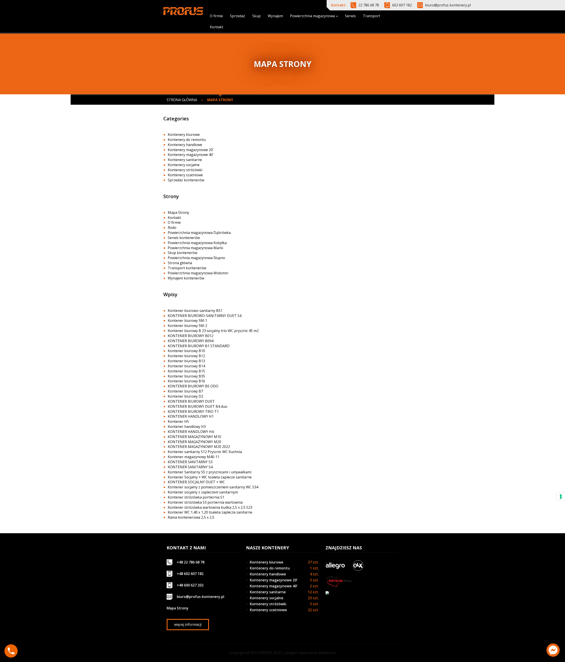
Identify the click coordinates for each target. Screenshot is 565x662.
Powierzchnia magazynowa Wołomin (198, 273)
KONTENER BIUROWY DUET (191, 401)
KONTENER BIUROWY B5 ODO (193, 386)
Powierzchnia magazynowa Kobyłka (197, 242)
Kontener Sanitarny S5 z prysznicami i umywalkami (209, 472)
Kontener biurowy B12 (186, 355)
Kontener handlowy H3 (187, 426)
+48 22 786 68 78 (190, 562)
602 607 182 (402, 5)
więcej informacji (188, 624)
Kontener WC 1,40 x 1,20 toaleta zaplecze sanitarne (210, 512)
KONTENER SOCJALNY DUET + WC (196, 482)
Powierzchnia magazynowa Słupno (196, 257)
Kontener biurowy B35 (186, 376)
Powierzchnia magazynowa (313, 15)
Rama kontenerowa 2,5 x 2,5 (191, 517)
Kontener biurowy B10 (186, 350)
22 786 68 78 (368, 5)
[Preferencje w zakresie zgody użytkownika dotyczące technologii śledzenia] (561, 496)
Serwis (350, 15)
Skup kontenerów (182, 252)
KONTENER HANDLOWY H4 (191, 431)
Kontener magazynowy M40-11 (193, 456)
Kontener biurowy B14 (186, 366)
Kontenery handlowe (185, 144)
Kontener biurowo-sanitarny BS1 (195, 310)
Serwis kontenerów (184, 237)
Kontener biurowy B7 (185, 391)
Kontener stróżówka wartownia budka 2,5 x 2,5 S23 (210, 507)
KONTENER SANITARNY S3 (190, 461)
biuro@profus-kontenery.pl (448, 5)
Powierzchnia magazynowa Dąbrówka (199, 232)
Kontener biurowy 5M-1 (187, 320)
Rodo (172, 227)
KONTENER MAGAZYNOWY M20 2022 (199, 446)
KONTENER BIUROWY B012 (190, 335)
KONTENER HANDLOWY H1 (191, 416)
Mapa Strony (178, 212)
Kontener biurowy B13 (186, 361)
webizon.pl (327, 652)
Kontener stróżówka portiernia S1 (196, 497)
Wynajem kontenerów (186, 278)
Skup (256, 15)
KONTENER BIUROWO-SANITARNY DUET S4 (204, 315)
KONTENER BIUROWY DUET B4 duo (197, 406)
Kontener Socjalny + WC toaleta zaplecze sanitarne (210, 477)
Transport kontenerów (187, 268)
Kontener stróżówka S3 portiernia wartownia (205, 502)
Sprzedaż (237, 15)
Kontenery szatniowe (185, 175)
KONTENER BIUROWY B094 (190, 340)
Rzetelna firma (339, 581)
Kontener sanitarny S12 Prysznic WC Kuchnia (205, 451)
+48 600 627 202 (190, 585)
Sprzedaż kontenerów (186, 180)
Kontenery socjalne (184, 164)
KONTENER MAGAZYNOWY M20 (194, 441)
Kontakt (216, 27)
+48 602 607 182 (190, 573)
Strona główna (182, 99)
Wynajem (275, 15)
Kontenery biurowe (184, 134)
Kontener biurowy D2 (185, 396)
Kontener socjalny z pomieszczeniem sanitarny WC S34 (213, 487)
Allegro (335, 565)
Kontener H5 (178, 421)
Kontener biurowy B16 (186, 381)
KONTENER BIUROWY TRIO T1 (193, 411)
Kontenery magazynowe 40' (191, 154)
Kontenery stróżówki (185, 169)
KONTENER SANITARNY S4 (190, 467)
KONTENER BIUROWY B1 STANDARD (199, 345)
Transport (371, 15)
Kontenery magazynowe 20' (191, 149)
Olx (357, 565)
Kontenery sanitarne (185, 159)
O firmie (216, 15)
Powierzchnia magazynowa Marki (195, 247)
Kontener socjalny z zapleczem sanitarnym (203, 492)
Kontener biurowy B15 (186, 371)
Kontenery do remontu (187, 139)
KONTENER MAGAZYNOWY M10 (194, 436)
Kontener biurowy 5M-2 (187, 325)
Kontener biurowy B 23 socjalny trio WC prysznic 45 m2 (213, 330)
